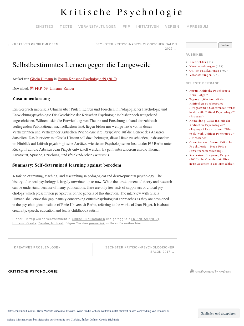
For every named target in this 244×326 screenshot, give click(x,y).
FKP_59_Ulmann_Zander (54, 88)
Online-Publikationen (88, 219)
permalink (97, 223)
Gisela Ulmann (41, 78)
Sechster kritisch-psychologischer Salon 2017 (140, 249)
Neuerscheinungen (202, 66)
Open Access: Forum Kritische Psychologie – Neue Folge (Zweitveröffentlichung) (211, 146)
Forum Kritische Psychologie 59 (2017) (87, 78)
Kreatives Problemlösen (33, 44)
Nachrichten (197, 62)
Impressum (196, 26)
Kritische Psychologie (122, 11)
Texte (66, 26)
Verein (172, 26)
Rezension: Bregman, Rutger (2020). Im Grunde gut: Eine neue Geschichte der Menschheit (211, 159)
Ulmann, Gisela (24, 223)
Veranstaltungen (97, 26)
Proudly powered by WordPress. (213, 271)
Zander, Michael (50, 223)
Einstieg (45, 26)
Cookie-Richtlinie (109, 319)
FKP (126, 26)
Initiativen (147, 26)
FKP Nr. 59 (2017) (145, 219)
